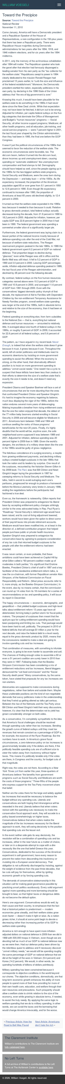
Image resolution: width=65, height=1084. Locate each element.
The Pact (22, 469)
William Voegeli (15, 5)
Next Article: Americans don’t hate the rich (47, 1023)
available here (46, 1067)
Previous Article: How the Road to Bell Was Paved (18, 1023)
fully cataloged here (15, 1047)
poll (16, 771)
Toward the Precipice (22, 20)
